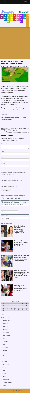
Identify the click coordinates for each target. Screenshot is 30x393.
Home (4, 2)
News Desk (14, 66)
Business (15, 18)
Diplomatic (12, 18)
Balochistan (5, 323)
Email (3, 157)
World (2, 17)
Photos (4, 356)
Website (3, 163)
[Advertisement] (15, 43)
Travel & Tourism (28, 21)
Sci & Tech (21, 19)
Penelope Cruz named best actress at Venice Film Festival (21, 243)
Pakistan (5, 18)
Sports (18, 18)
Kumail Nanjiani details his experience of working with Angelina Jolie (19, 229)
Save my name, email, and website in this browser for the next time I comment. (14, 173)
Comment (4, 144)
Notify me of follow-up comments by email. (12, 180)
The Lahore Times (15, 391)
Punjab (4, 359)
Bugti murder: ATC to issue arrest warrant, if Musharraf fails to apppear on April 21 (16, 131)
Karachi (5, 373)
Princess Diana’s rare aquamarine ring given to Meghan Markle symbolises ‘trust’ (21, 273)
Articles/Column (7, 320)
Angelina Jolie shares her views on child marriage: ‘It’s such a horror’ (21, 287)
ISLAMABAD (6, 353)
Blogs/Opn (5, 326)
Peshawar (5, 347)
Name (3, 151)
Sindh (4, 370)
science (4, 367)
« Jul (2, 314)
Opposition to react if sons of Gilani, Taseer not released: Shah (15, 128)
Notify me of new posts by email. (9, 186)
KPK (3, 344)
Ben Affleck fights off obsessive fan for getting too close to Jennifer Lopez (21, 258)
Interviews (5, 341)
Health (25, 17)
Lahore (5, 361)
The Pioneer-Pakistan (17, 390)
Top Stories (8, 19)
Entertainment (6, 335)
